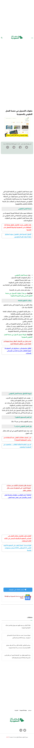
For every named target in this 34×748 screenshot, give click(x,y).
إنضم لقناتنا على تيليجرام (16, 590)
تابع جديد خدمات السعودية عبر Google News (14, 597)
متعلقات (29, 617)
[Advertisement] (17, 17)
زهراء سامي (23, 144)
